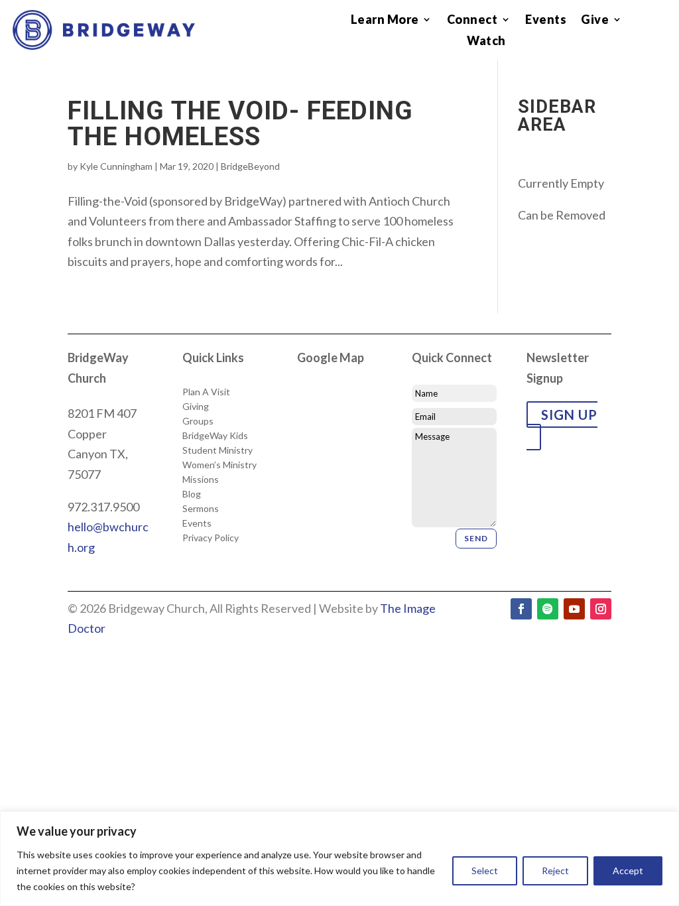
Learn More (385, 20)
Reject (555, 870)
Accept (628, 870)
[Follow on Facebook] (521, 608)
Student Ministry (217, 450)
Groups (198, 421)
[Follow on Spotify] (547, 608)
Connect (472, 20)
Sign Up (569, 414)
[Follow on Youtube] (574, 608)
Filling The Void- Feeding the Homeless (240, 124)
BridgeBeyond (250, 166)
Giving (195, 406)
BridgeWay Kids (215, 435)
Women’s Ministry (219, 465)
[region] (339, 858)
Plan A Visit (206, 392)
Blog (191, 494)
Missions (200, 479)
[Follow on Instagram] (600, 608)
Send (476, 538)
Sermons (200, 508)
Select (484, 870)
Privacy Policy (210, 538)
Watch (486, 41)
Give (595, 20)
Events (545, 20)
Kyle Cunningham (116, 166)
